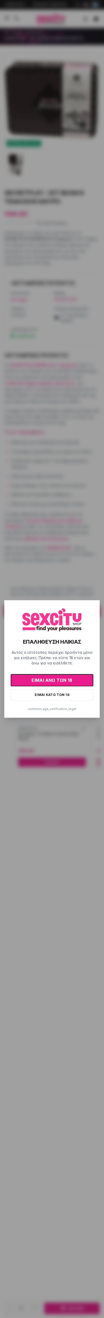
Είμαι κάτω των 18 (52, 695)
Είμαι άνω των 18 (51, 680)
